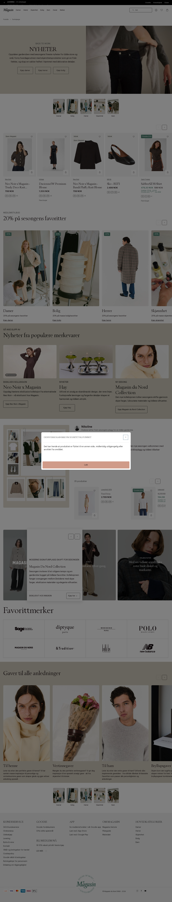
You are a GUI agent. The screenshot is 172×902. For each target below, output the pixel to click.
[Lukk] (125, 437)
